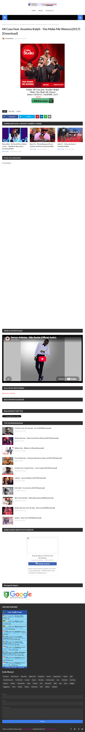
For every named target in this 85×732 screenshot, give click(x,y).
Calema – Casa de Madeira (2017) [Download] (30, 478)
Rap (60, 683)
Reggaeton (6, 687)
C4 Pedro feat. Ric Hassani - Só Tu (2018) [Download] (33, 428)
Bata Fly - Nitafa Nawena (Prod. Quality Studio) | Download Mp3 (41, 145)
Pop (41, 683)
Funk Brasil (19, 680)
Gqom (34, 680)
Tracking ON (21, 667)
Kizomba (64, 680)
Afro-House (14, 676)
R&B (55, 683)
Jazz (58, 680)
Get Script (7, 667)
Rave (65, 683)
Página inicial (6, 24)
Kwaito (13, 683)
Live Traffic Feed (15, 612)
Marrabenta (20, 683)
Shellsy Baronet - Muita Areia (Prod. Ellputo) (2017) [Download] (36, 438)
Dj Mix (65, 676)
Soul (41, 687)
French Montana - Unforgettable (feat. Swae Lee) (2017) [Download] (38, 458)
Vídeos (47, 687)
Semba (27, 687)
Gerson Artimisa (50, 729)
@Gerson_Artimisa (8, 393)
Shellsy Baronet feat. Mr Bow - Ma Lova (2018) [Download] (35, 508)
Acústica (5, 676)
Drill (71, 676)
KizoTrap (72, 680)
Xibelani (54, 687)
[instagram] (78, 729)
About (40, 10)
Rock (13, 687)
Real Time (14, 667)
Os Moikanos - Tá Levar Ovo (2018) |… (14, 659)
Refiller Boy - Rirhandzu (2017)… (16, 617)
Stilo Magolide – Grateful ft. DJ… (12, 633)
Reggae (72, 683)
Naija (28, 683)
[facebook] (70, 729)
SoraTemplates (27, 729)
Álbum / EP (32, 676)
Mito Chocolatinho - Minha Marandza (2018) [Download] (34, 498)
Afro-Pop (13, 24)
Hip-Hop (41, 680)
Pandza (35, 683)
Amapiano (41, 676)
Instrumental (50, 680)
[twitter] (74, 729)
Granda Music (9, 38)
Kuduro (5, 683)
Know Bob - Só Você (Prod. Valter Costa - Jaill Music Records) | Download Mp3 (14, 146)
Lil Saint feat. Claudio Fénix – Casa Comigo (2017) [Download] (36, 468)
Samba (20, 687)
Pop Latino (48, 683)
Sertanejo (34, 687)
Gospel (27, 680)
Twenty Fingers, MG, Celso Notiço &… (13, 622)
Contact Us (49, 10)
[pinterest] (82, 729)
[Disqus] (42, 241)
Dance (19, 111)
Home (34, 10)
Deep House (57, 676)
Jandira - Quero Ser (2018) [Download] (28, 518)
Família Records (8, 680)
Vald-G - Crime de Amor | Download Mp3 (66, 145)
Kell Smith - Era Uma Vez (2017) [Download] (29, 488)
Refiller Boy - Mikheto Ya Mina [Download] (29, 448)
